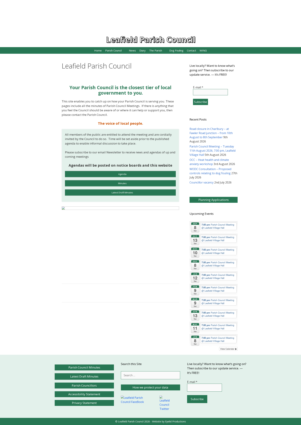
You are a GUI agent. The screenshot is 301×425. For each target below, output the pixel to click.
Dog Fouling (176, 50)
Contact (191, 50)
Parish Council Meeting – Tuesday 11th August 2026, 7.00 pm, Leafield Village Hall (213, 151)
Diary (142, 50)
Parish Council (113, 50)
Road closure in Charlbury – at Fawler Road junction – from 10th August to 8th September (211, 133)
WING (203, 50)
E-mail (198, 87)
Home (98, 50)
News (132, 50)
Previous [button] (66, 240)
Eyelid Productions (175, 421)
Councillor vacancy (202, 182)
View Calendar (227, 348)
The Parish (155, 50)
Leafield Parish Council (150, 39)
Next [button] (174, 240)
